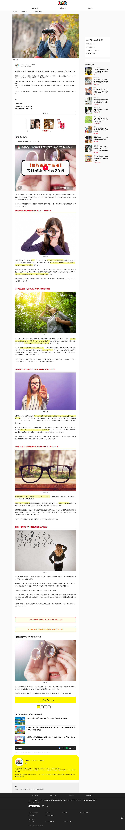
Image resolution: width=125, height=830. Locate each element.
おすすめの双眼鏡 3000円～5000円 (24, 108)
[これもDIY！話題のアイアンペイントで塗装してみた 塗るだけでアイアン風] (88, 68)
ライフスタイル (89, 795)
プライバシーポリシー (85, 812)
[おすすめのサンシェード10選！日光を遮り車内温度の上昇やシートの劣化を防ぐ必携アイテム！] (88, 78)
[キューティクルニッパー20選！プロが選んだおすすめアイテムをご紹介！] (88, 117)
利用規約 (64, 812)
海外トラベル (63, 8)
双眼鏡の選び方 (19, 103)
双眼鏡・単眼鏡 (90, 53)
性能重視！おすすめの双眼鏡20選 (24, 106)
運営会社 (47, 812)
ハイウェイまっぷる (67, 821)
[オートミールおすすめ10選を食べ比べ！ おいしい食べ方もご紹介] (88, 156)
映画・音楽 (96, 133)
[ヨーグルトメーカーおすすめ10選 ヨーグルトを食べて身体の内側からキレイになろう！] (88, 88)
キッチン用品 (96, 104)
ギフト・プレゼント (97, 112)
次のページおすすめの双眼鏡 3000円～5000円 (45, 700)
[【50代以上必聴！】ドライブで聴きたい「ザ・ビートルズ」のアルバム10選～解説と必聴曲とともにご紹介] (88, 146)
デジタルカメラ (90, 44)
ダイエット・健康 (97, 162)
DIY (94, 74)
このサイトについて (33, 812)
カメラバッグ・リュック (92, 50)
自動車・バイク (96, 84)
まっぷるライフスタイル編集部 (27, 64)
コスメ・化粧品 (96, 123)
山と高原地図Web (49, 821)
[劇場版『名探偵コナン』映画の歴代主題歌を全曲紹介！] (88, 137)
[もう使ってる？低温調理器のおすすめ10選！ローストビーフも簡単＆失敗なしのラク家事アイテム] (88, 98)
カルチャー (91, 8)
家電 (94, 94)
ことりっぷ (31, 821)
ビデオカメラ (89, 47)
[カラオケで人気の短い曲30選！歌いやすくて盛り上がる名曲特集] (88, 127)
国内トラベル (35, 8)
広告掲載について (49, 815)
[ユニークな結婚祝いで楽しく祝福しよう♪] (88, 108)
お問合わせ (31, 815)
